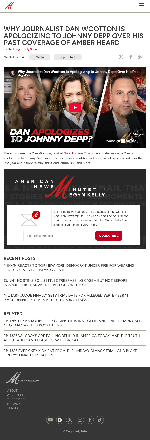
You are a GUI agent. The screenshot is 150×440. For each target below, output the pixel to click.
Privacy (13, 403)
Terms (12, 408)
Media (40, 57)
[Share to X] (121, 57)
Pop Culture (67, 57)
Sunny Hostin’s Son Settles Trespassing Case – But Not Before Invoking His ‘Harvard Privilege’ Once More (66, 282)
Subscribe (16, 399)
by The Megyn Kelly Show (21, 49)
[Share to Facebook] (130, 57)
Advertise (15, 395)
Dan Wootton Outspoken (82, 153)
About (12, 390)
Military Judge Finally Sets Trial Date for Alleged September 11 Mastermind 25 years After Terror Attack (66, 297)
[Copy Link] (140, 57)
